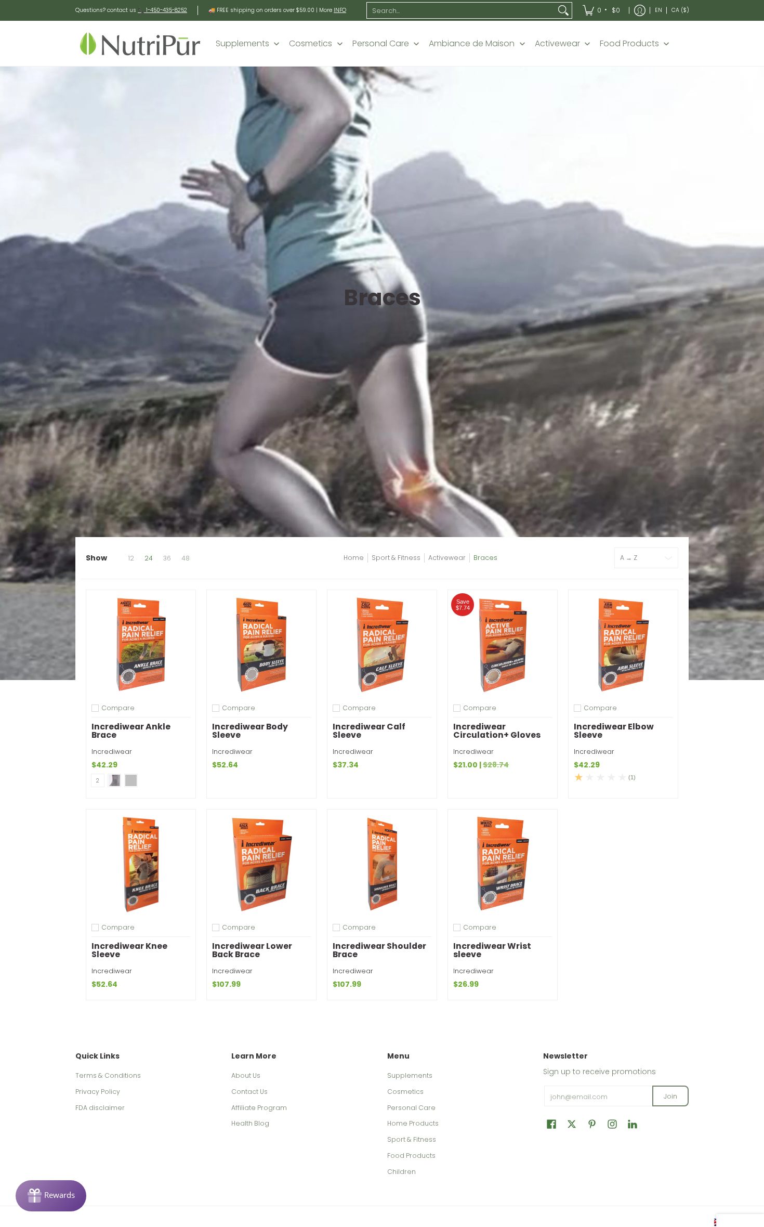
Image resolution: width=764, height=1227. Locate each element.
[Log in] (639, 10)
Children (401, 1171)
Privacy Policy (97, 1091)
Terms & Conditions (108, 1075)
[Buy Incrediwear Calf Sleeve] (382, 644)
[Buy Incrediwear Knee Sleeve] (140, 864)
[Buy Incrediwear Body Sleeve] (261, 644)
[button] (551, 1123)
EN (658, 10)
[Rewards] (51, 1195)
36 (167, 558)
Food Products (411, 1155)
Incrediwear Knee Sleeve (129, 950)
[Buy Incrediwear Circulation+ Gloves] (502, 644)
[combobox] (461, 10)
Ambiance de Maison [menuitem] (472, 43)
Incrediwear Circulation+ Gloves (497, 731)
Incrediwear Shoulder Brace (379, 950)
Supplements (409, 1075)
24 (148, 558)
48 (185, 558)
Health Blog (250, 1123)
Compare (118, 708)
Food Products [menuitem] (629, 43)
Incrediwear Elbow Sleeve (614, 731)
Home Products (413, 1123)
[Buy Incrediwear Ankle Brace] (140, 644)
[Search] (563, 10)
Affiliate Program (259, 1107)
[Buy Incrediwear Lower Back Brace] (261, 864)
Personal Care (411, 1107)
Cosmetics (405, 1091)
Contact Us (249, 1091)
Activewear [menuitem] (557, 43)
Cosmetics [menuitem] (310, 43)
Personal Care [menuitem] (380, 43)
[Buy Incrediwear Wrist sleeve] (502, 864)
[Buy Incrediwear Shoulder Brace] (382, 864)
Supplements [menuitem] (242, 43)
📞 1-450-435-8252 (162, 10)
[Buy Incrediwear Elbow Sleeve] (623, 644)
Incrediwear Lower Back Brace (252, 950)
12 (131, 558)
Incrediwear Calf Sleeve (369, 731)
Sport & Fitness (396, 557)
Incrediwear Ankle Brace (130, 731)
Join (670, 1096)
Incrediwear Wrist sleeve (492, 950)
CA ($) (680, 10)
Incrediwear (111, 751)
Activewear (447, 557)
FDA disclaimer (100, 1107)
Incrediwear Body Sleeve (250, 731)
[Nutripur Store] (140, 43)
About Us (245, 1075)
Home (354, 557)
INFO (340, 10)
